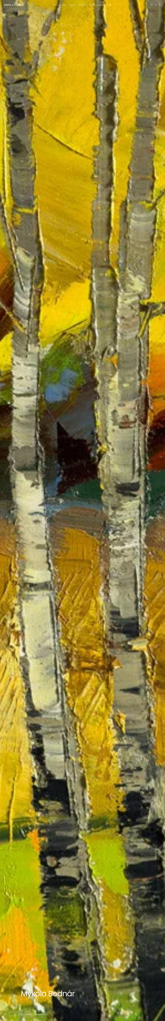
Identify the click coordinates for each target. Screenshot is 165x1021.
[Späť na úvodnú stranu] (22, 1014)
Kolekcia (29, 1014)
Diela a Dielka (13, 5)
